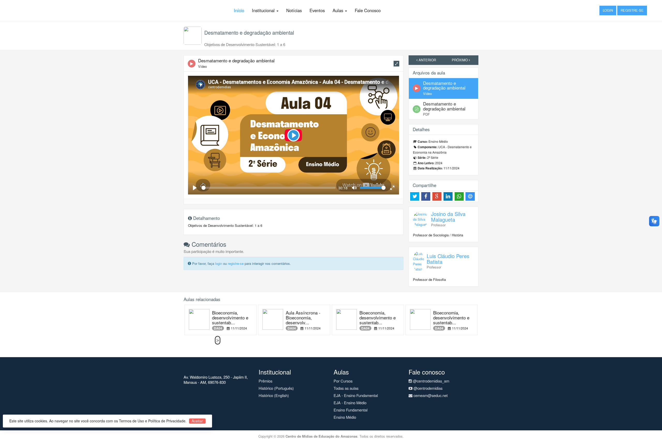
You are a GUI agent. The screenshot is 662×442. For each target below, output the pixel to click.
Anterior (427, 59)
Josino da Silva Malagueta (448, 216)
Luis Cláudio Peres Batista (448, 258)
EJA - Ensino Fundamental (356, 395)
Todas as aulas (346, 388)
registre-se (236, 263)
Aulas (338, 10)
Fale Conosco (368, 10)
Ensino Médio (345, 417)
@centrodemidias (427, 388)
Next (217, 340)
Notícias (294, 10)
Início (239, 10)
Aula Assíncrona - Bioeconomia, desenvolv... (303, 317)
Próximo (460, 59)
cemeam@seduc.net (430, 395)
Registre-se (632, 10)
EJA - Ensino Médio (350, 402)
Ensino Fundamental (350, 410)
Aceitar (197, 420)
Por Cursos (343, 381)
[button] (396, 63)
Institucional (264, 10)
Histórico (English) (274, 395)
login (218, 263)
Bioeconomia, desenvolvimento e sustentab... (230, 317)
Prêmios (265, 381)
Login (608, 10)
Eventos (317, 10)
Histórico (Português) (276, 388)
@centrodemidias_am (430, 381)
